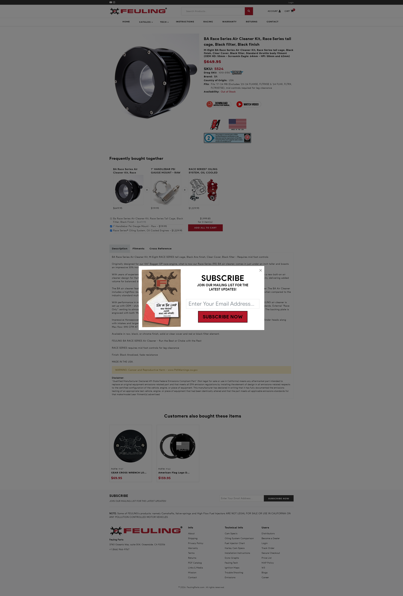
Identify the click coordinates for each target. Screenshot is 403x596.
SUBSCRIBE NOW (223, 317)
